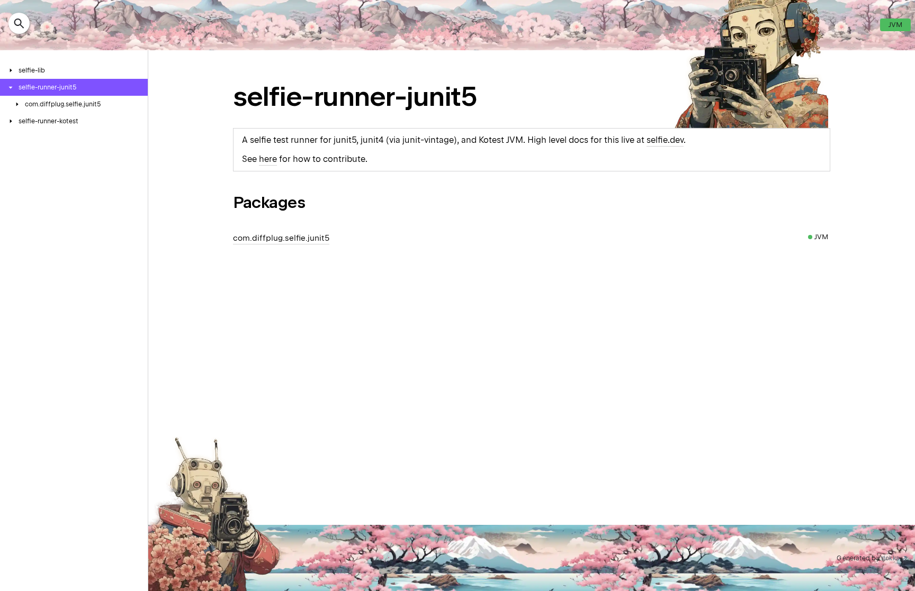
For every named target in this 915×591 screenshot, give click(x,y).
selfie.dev (665, 140)
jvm (895, 25)
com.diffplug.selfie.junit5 (281, 238)
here (268, 159)
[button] (19, 25)
